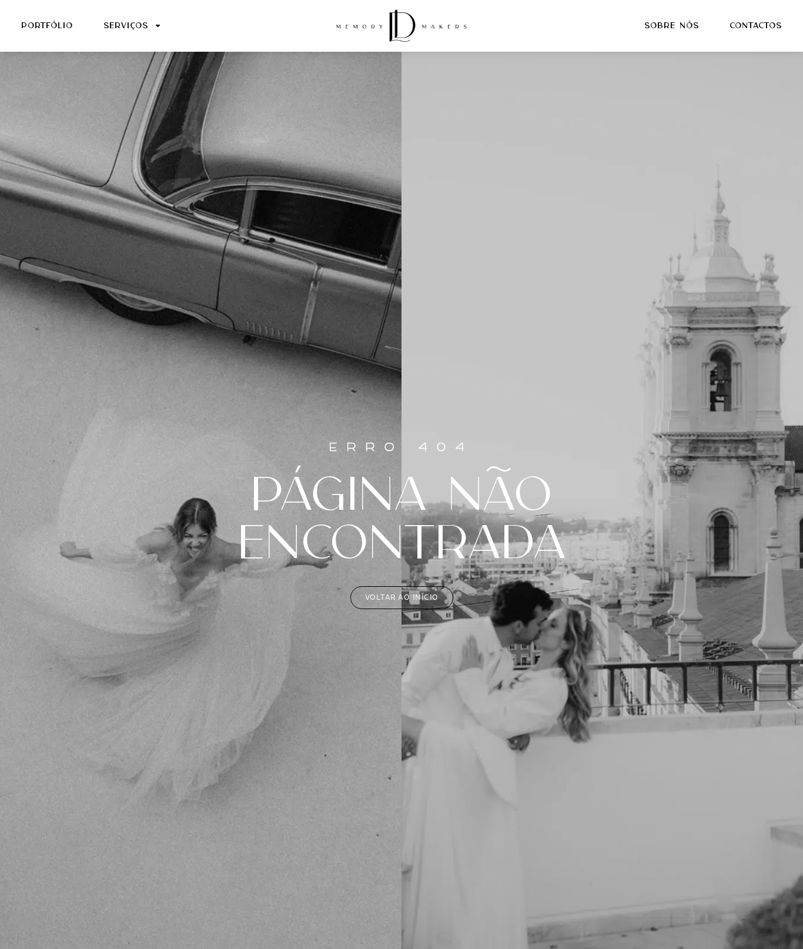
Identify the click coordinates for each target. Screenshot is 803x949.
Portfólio (47, 26)
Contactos (756, 26)
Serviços (125, 26)
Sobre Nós (671, 26)
